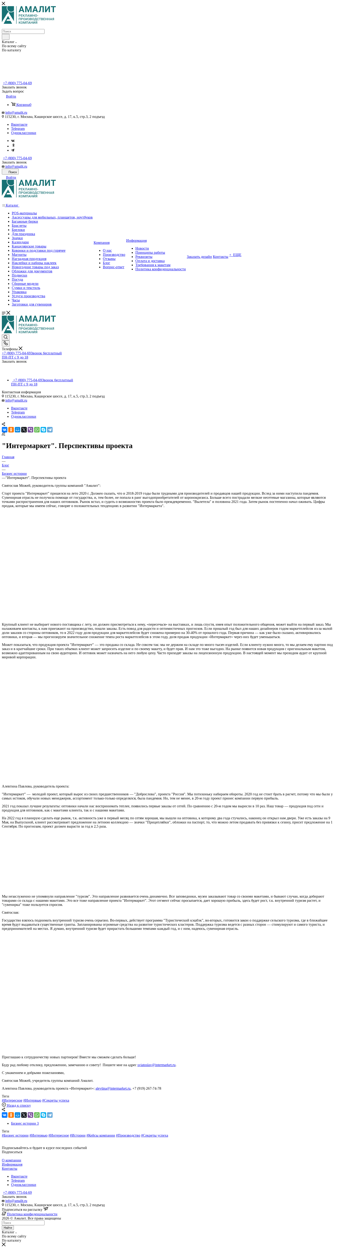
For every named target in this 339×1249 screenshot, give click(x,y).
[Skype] (43, 429)
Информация (12, 1164)
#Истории (78, 1135)
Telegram (18, 129)
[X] (24, 429)
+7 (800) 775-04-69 (17, 83)
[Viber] (30, 429)
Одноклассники (23, 133)
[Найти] (5, 37)
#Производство (128, 1135)
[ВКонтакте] (4, 429)
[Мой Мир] (17, 429)
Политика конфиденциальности (32, 1214)
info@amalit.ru (16, 112)
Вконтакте (19, 124)
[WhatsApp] (37, 429)
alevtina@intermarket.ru (113, 1088)
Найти (8, 1227)
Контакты (9, 1168)
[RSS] (3, 434)
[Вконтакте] (13, 141)
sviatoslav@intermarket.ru (156, 1065)
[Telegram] (12, 150)
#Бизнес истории (15, 1135)
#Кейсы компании (100, 1135)
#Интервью (32, 1100)
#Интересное (12, 1100)
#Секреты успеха (55, 1100)
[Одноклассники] (13, 146)
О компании (11, 1160)
